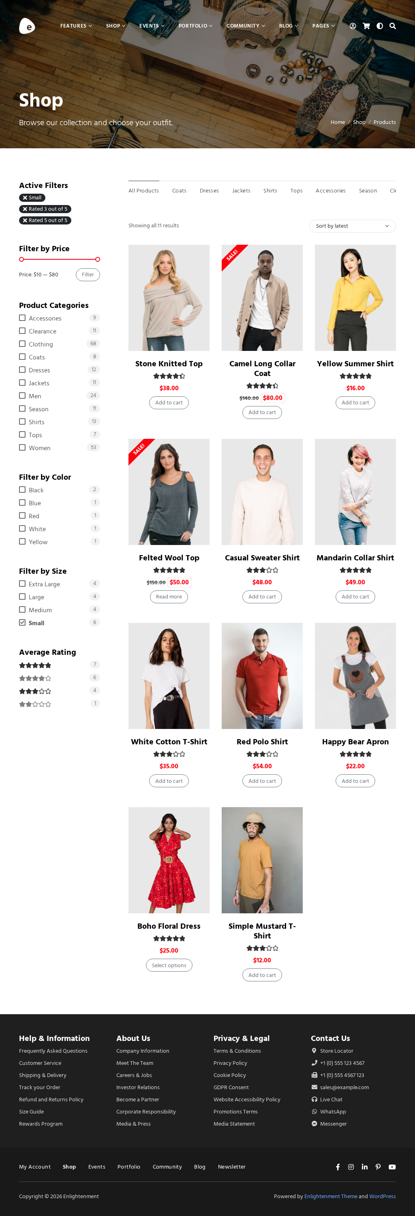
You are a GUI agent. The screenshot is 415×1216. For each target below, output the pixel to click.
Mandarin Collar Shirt (355, 558)
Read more (169, 597)
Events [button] (149, 25)
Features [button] (73, 25)
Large (36, 597)
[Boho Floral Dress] (169, 860)
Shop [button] (113, 25)
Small (35, 198)
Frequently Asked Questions (53, 1051)
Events (96, 1167)
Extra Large (44, 584)
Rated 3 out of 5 (48, 209)
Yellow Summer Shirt (355, 364)
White (37, 529)
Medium (40, 610)
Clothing (41, 344)
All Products (143, 191)
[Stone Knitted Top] (169, 298)
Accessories (331, 191)
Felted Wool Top (169, 558)
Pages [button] (320, 25)
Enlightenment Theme (330, 1196)
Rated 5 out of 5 (48, 220)
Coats (179, 191)
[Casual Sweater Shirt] (262, 492)
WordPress (382, 1196)
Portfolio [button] (193, 25)
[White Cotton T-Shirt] (169, 676)
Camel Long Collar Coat (262, 368)
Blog (200, 1167)
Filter (88, 274)
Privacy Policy (230, 1063)
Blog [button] (286, 25)
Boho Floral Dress (169, 926)
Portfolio (129, 1167)
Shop (359, 122)
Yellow (38, 542)
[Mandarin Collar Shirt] (355, 492)
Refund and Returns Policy (51, 1099)
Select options (169, 965)
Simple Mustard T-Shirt (262, 931)
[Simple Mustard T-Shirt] (262, 860)
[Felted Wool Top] (169, 492)
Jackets (241, 191)
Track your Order (39, 1087)
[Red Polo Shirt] (262, 676)
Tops (297, 191)
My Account (35, 1167)
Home (338, 122)
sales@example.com (344, 1087)
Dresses (209, 191)
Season (368, 191)
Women (40, 448)
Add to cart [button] (169, 402)
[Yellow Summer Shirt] (355, 298)
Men (35, 396)
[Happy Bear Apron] (355, 676)
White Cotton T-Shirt (169, 742)
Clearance (42, 331)
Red (34, 516)
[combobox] (352, 226)
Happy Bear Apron (355, 742)
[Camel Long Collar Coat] (262, 298)
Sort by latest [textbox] (332, 226)
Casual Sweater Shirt (262, 558)
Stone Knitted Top (169, 364)
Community (167, 1167)
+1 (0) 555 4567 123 (341, 1075)
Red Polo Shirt (262, 742)
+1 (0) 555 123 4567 (341, 1063)
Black (36, 490)
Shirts (270, 191)
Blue (35, 503)
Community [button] (243, 25)
